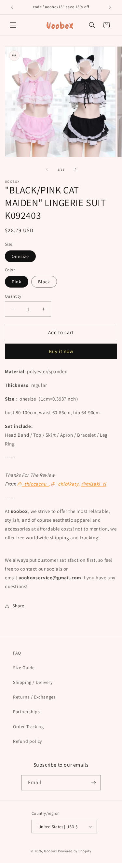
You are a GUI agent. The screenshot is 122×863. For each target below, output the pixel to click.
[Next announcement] (110, 7)
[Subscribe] (93, 782)
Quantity (13, 296)
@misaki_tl (93, 484)
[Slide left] (47, 169)
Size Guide (24, 668)
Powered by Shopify (74, 851)
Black (44, 282)
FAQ (17, 653)
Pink (16, 282)
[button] (13, 25)
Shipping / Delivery (32, 682)
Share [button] (18, 606)
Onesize (20, 256)
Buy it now (61, 351)
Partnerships (26, 711)
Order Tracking (28, 726)
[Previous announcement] (12, 7)
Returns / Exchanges (34, 697)
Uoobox (50, 851)
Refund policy (27, 741)
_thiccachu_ (35, 484)
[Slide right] (75, 169)
